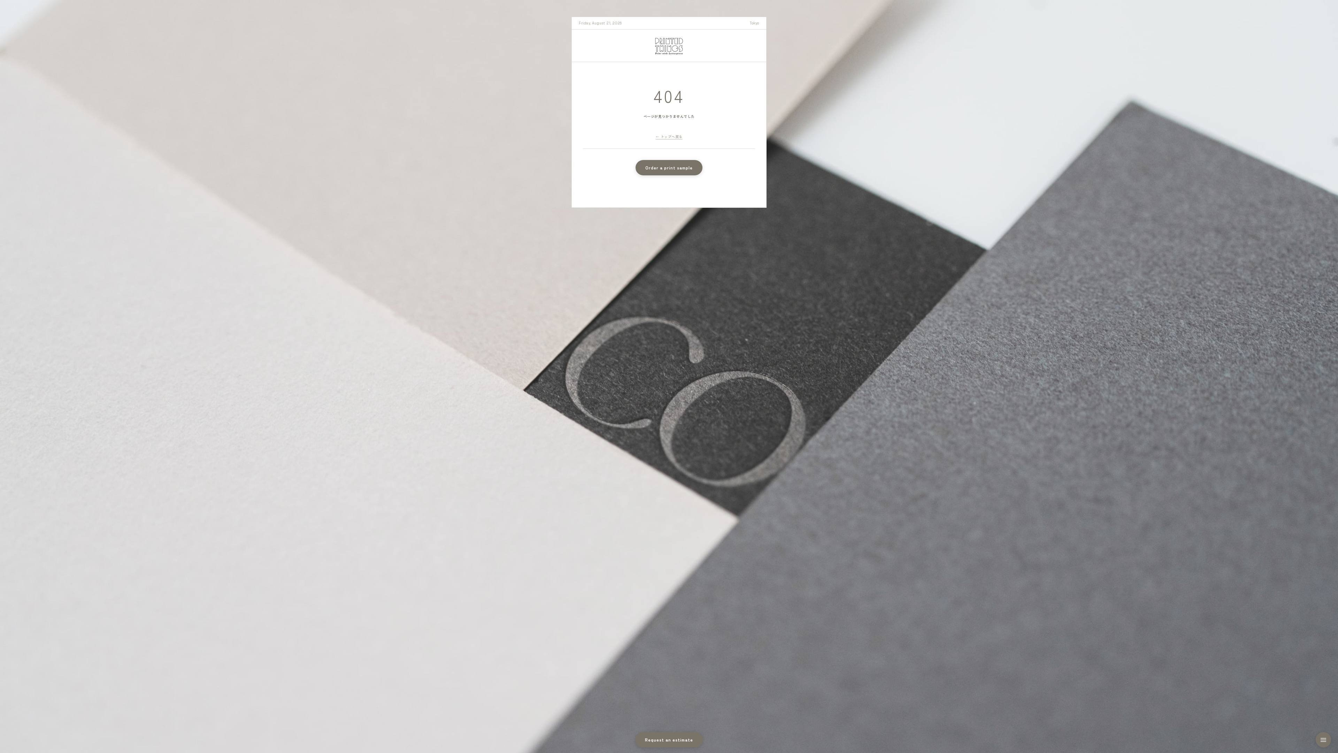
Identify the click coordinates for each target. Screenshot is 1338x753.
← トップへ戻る (669, 136)
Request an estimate (669, 740)
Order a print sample (668, 167)
